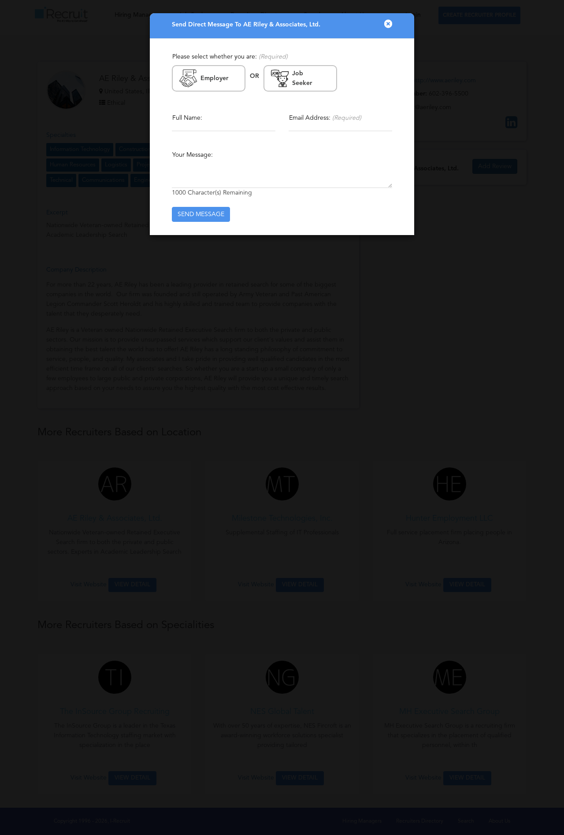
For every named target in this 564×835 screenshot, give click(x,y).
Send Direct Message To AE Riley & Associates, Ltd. (246, 25)
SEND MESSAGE (201, 214)
